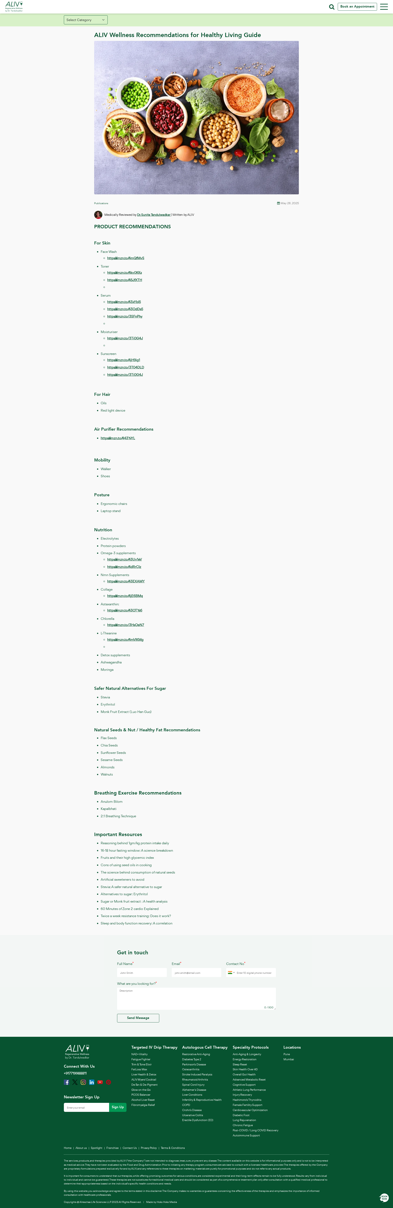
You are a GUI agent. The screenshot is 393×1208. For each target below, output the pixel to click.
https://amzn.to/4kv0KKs (124, 272)
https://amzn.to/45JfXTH (124, 280)
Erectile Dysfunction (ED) (197, 1120)
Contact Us (130, 1148)
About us (81, 1148)
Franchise (112, 1148)
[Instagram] (83, 1082)
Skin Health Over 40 (245, 1069)
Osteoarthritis (190, 1069)
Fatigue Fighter (140, 1059)
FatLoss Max (139, 1069)
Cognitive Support (244, 1084)
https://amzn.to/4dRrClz (124, 566)
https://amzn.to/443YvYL (118, 438)
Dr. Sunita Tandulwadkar (154, 215)
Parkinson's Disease (194, 1064)
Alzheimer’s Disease (194, 1090)
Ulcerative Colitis (192, 1115)
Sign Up (118, 1107)
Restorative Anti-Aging (196, 1054)
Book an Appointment (357, 6)
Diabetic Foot (241, 1115)
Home (67, 1148)
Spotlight (96, 1148)
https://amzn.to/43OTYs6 (124, 610)
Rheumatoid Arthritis (195, 1079)
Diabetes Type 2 (191, 1059)
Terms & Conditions (173, 1148)
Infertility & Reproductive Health (202, 1100)
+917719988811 (75, 1073)
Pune (286, 1054)
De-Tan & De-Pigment (144, 1084)
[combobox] (231, 972)
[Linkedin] (91, 1082)
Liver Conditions (192, 1095)
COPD (186, 1105)
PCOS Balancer (140, 1095)
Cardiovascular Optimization (250, 1110)
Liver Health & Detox (143, 1074)
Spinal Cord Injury (193, 1084)
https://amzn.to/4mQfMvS (125, 258)
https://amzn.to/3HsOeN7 (125, 625)
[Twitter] (75, 1082)
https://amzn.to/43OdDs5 (125, 309)
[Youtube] (100, 1082)
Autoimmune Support (246, 1135)
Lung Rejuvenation (244, 1120)
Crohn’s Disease (192, 1110)
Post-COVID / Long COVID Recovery (255, 1130)
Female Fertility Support (247, 1105)
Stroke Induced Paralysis (197, 1074)
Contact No (235, 963)
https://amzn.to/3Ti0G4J (125, 338)
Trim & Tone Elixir (141, 1064)
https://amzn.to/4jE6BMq (125, 595)
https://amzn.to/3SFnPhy (124, 316)
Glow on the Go (141, 1090)
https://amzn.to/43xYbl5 (124, 301)
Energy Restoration (244, 1059)
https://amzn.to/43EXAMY (126, 581)
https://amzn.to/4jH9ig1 (123, 360)
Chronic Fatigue (243, 1125)
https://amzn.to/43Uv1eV (124, 559)
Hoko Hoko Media (167, 1202)
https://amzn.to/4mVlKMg (125, 639)
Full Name (125, 963)
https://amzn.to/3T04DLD (125, 367)
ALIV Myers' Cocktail (143, 1079)
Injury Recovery (242, 1095)
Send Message (138, 1018)
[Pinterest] (108, 1082)
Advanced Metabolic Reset (249, 1079)
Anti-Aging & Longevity (247, 1054)
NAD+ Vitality (139, 1054)
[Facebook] (66, 1082)
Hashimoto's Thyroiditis (247, 1100)
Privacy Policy (149, 1148)
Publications (101, 203)
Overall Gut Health (244, 1074)
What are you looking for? (137, 983)
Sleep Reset (240, 1064)
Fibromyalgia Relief (143, 1105)
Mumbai (288, 1059)
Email (176, 963)
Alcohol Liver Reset (143, 1100)
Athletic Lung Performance (249, 1090)
